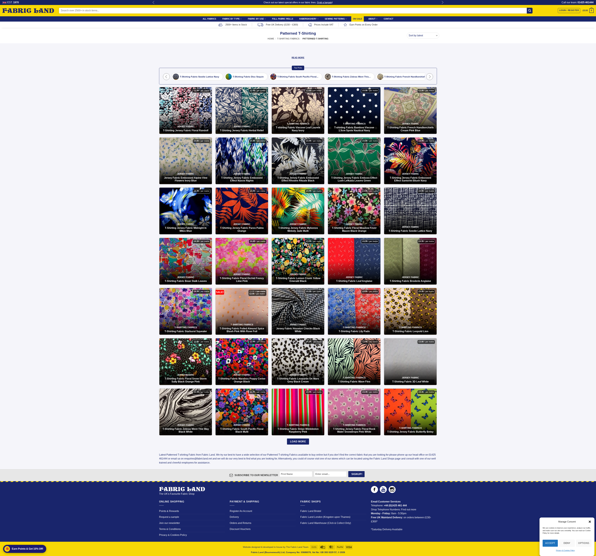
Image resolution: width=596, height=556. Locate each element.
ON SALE (357, 19)
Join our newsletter (169, 523)
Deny (567, 543)
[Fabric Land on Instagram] (392, 492)
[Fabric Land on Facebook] (374, 492)
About (371, 19)
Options (583, 543)
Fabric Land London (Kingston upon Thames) (325, 517)
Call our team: (578, 2)
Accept (550, 543)
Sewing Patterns (335, 19)
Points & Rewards (169, 511)
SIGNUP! (356, 474)
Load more (298, 441)
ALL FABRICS (209, 19)
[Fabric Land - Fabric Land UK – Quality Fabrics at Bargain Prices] (28, 10)
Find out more (408, 509)
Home (271, 39)
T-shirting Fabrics (288, 39)
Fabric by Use (256, 19)
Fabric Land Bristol (310, 511)
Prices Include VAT (323, 24)
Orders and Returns (240, 523)
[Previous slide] (166, 76)
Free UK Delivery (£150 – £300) (282, 24)
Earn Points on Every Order (364, 24)
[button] (589, 521)
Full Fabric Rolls (282, 19)
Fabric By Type (231, 19)
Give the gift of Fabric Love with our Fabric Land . (298, 2)
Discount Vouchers (240, 529)
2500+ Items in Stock (236, 24)
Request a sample (169, 517)
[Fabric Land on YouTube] (383, 492)
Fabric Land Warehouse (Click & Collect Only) (325, 523)
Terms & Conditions (170, 529)
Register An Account (241, 511)
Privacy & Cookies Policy (565, 550)
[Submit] (530, 10)
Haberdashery (307, 19)
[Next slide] (429, 76)
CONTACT (388, 19)
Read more (298, 58)
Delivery (234, 517)
